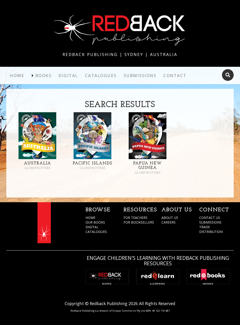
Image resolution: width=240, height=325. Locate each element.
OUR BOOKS (95, 222)
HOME (90, 217)
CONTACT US (209, 217)
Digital (68, 75)
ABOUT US (169, 217)
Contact (175, 75)
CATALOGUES (96, 231)
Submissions (140, 75)
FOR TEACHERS (135, 217)
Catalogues (101, 75)
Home (17, 75)
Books (43, 75)
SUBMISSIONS (210, 222)
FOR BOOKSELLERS (139, 222)
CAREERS (168, 222)
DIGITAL (92, 227)
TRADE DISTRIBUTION (211, 229)
